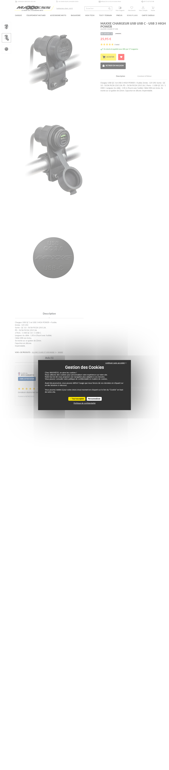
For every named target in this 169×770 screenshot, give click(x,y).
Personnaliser (94, 399)
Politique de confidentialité (85, 403)
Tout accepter (77, 399)
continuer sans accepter (115, 363)
